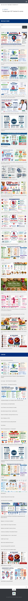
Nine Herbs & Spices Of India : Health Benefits (9, 411)
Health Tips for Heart (4, 538)
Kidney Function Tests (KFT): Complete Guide (9, 80)
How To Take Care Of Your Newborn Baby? (8, 549)
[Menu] (26, 1)
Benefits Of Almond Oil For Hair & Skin (7, 496)
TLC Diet (2, 260)
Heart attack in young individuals (7, 581)
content (3, 354)
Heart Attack (3, 425)
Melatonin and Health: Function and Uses (8, 528)
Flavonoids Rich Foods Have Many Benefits (8, 421)
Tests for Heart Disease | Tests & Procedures (9, 244)
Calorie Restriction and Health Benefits (8, 403)
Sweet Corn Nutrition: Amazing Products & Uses (9, 414)
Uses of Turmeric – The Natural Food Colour (9, 384)
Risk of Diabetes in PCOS (5, 418)
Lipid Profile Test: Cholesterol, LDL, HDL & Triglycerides (11, 212)
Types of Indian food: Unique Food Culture (8, 524)
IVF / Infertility (5, 9)
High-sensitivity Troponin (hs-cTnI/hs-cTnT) (9, 179)
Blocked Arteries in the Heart (6, 348)
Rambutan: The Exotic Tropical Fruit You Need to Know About (12, 444)
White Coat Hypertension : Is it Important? (8, 428)
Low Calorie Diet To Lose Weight (6, 500)
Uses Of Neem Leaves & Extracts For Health (8, 407)
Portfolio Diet (3, 276)
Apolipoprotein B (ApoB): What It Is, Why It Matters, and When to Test (14, 113)
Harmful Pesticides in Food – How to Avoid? (9, 535)
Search (2, 25)
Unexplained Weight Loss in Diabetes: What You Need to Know (12, 400)
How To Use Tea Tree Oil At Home (7, 360)
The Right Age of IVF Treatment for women (12, 11)
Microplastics (3, 493)
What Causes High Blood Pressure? (7, 542)
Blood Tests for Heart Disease (7, 228)
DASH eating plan (4, 146)
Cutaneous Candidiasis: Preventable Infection (9, 531)
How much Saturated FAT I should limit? (8, 546)
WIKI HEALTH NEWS (5, 21)
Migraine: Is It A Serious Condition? (7, 521)
